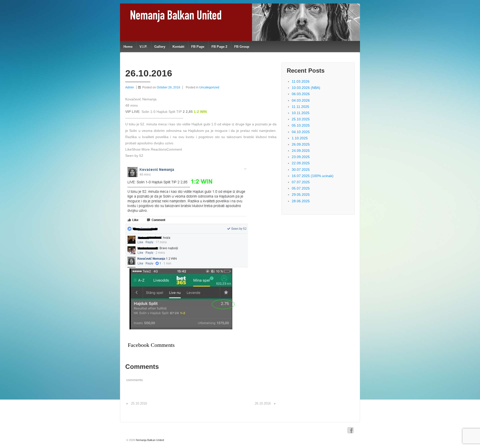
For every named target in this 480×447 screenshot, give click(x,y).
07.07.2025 (301, 182)
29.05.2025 (301, 195)
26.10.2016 (263, 403)
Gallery (159, 46)
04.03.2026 (301, 100)
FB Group (241, 46)
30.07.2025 (301, 170)
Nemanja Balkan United (149, 440)
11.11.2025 (300, 107)
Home (128, 46)
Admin (129, 87)
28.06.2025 (301, 201)
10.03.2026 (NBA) (306, 88)
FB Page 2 (219, 46)
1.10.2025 (300, 138)
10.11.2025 (301, 113)
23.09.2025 (301, 157)
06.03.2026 (301, 94)
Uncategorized (209, 87)
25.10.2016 (139, 403)
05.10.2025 (301, 125)
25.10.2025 (301, 119)
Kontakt (178, 46)
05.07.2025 (301, 188)
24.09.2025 (301, 151)
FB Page (197, 46)
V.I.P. (143, 46)
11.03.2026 (301, 81)
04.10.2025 (301, 132)
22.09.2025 (301, 163)
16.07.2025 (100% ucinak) (313, 176)
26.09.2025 (301, 144)
